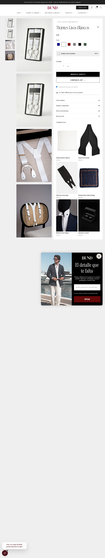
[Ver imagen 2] (10, 34)
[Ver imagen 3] (10, 45)
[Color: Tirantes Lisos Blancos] (64, 44)
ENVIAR (87, 299)
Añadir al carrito (78, 74)
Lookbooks (82, 13)
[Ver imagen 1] (10, 23)
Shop (19, 13)
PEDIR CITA (82, 7)
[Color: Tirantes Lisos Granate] (69, 44)
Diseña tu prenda (32, 13)
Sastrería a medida (52, 13)
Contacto (68, 13)
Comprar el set (78, 80)
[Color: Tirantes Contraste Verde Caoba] (85, 44)
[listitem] (52, 2)
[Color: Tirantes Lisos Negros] (80, 44)
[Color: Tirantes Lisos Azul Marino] (58, 44)
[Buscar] (101, 7)
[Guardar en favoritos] (98, 27)
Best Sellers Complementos (68, 22)
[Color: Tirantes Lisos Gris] (74, 44)
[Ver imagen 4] (10, 55)
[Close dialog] (99, 256)
